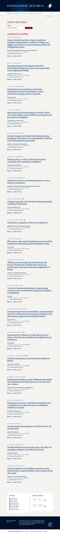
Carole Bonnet (17, 272)
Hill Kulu (16, 73)
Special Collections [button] (16, 13)
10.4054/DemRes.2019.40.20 (16, 250)
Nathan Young (17, 411)
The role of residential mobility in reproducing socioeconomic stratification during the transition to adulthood (29, 290)
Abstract (10, 56)
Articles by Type (14, 508)
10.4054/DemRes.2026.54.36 (16, 77)
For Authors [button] (24, 13)
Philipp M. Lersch (16, 207)
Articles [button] (9, 13)
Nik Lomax (28, 226)
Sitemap (45, 531)
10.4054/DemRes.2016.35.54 (16, 367)
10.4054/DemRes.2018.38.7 (15, 299)
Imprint (31, 531)
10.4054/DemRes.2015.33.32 (16, 390)
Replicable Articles (15, 503)
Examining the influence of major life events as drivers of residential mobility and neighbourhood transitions (29, 337)
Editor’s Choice (14, 501)
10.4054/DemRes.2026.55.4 (15, 53)
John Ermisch (10, 364)
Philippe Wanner (23, 144)
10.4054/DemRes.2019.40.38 (16, 229)
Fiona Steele (16, 364)
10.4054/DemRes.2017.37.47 (16, 322)
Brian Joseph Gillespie (20, 226)
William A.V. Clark (11, 476)
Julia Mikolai (18, 165)
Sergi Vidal (20, 186)
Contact (26, 531)
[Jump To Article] (45, 500)
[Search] (51, 13)
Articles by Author (15, 504)
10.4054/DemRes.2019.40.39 (16, 210)
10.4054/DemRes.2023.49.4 (15, 100)
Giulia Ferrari (10, 272)
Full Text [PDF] (18, 56)
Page (39, 499)
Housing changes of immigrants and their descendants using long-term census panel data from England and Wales (28, 68)
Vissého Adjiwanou (32, 50)
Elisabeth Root (21, 387)
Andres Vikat (14, 453)
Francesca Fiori (10, 247)
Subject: (9, 25)
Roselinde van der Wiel (28, 186)
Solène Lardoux (24, 50)
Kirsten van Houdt (11, 97)
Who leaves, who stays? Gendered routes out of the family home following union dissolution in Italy (29, 242)
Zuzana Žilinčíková (11, 120)
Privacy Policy (38, 531)
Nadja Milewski (15, 432)
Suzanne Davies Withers (21, 476)
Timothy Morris (10, 343)
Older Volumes (14, 500)
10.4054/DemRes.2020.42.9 (16, 168)
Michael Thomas (11, 226)
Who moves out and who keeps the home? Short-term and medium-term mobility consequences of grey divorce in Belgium (29, 114)
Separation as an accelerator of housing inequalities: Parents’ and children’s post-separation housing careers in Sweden (25, 91)
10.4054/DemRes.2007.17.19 (16, 435)
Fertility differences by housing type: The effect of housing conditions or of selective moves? (29, 448)
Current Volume (14, 498)
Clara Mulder (37, 186)
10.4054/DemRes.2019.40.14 (16, 276)
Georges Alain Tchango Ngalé (13, 50)
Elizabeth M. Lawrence (12, 387)
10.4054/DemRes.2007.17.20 (16, 479)
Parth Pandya (10, 73)
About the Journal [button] (38, 13)
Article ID (40, 504)
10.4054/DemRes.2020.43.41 (16, 147)
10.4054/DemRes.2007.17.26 (16, 456)
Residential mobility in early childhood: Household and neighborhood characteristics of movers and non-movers (29, 381)
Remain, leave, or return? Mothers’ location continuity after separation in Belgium (26, 160)
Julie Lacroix (10, 144)
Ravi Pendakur (10, 411)
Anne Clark (9, 296)
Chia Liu (20, 73)
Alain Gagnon (16, 144)
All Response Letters (15, 509)
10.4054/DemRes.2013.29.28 (16, 414)
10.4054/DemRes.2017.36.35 (16, 346)
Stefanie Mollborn (29, 387)
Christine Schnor (20, 120)
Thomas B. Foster (11, 319)
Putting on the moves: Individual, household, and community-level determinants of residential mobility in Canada (29, 405)
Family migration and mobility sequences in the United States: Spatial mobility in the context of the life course (30, 470)
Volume (34, 499)
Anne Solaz (23, 272)
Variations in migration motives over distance (27, 223)
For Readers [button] (30, 13)
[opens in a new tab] (50, 524)
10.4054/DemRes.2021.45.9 (15, 123)
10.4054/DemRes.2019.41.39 (16, 189)
